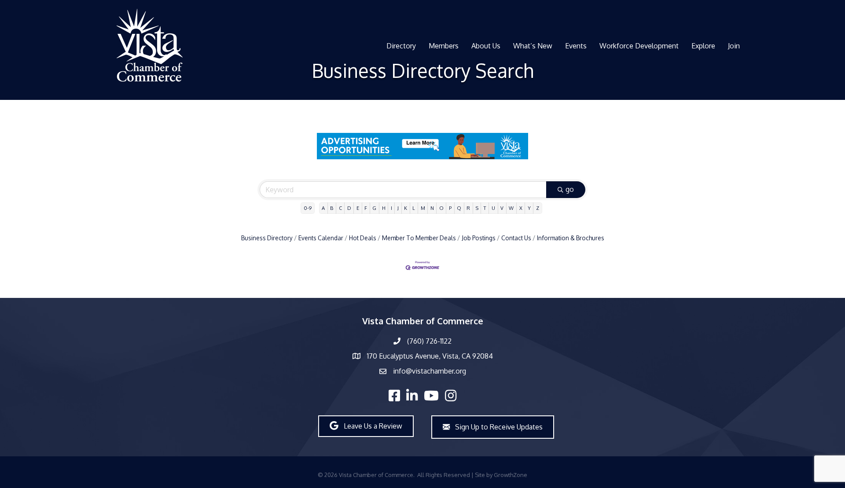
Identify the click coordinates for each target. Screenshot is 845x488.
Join (734, 45)
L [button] (413, 208)
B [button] (331, 208)
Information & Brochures (570, 238)
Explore (703, 45)
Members (444, 45)
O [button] (441, 208)
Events (576, 45)
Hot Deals (362, 238)
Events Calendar (320, 238)
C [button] (340, 208)
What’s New (532, 45)
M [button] (423, 208)
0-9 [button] (308, 208)
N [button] (432, 208)
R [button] (468, 208)
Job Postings (479, 238)
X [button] (520, 208)
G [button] (374, 208)
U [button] (493, 208)
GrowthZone (510, 474)
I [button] (391, 208)
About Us (485, 45)
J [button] (398, 208)
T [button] (485, 208)
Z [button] (537, 208)
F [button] (365, 208)
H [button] (384, 208)
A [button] (323, 208)
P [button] (450, 208)
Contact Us (516, 238)
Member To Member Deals (419, 238)
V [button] (501, 208)
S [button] (477, 208)
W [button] (511, 208)
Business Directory (267, 238)
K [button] (405, 208)
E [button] (357, 208)
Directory (401, 45)
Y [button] (529, 208)
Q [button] (459, 208)
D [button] (349, 208)
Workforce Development (639, 45)
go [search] (570, 189)
